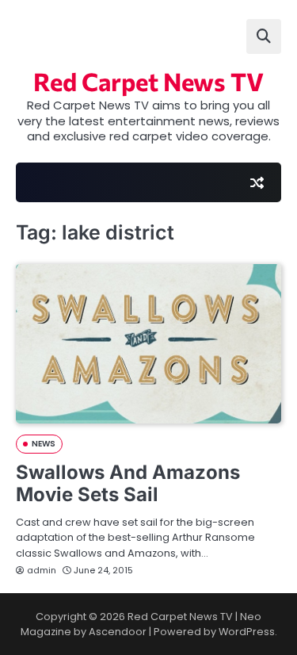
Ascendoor (118, 631)
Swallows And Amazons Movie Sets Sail (128, 484)
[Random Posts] (256, 182)
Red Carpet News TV (148, 81)
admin (41, 570)
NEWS (43, 444)
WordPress (247, 631)
